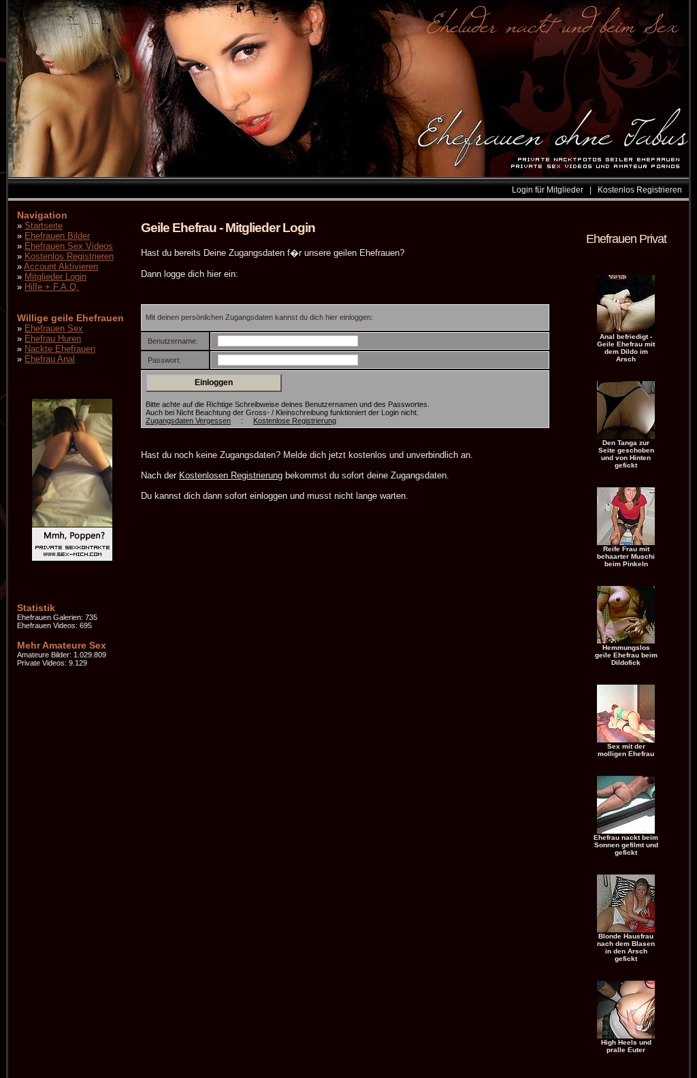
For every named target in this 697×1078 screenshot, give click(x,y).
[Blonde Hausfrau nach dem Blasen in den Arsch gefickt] (626, 930)
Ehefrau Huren (53, 338)
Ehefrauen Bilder (57, 236)
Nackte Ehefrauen (60, 349)
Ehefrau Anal (50, 359)
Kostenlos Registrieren (640, 190)
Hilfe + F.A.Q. (52, 287)
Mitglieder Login (55, 277)
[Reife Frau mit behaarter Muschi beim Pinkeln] (626, 542)
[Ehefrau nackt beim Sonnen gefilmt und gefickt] (626, 831)
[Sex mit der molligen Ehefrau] (626, 740)
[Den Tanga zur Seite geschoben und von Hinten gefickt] (626, 436)
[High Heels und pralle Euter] (626, 1036)
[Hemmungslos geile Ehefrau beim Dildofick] (626, 641)
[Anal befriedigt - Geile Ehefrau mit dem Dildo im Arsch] (626, 330)
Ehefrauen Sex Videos (69, 246)
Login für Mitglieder (547, 190)
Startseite (44, 225)
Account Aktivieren (61, 266)
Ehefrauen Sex (54, 328)
